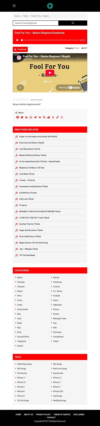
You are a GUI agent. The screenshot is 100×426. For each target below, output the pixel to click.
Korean (56, 314)
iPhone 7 (56, 387)
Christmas (57, 282)
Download (21, 49)
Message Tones (59, 318)
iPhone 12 (57, 378)
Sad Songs (57, 396)
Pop (55, 323)
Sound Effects (23, 337)
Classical (20, 287)
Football (56, 296)
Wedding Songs (59, 400)
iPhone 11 (21, 378)
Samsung (57, 332)
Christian (21, 282)
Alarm (19, 277)
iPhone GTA (58, 391)
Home (17, 16)
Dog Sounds (58, 373)
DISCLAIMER (78, 415)
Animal (56, 277)
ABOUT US (28, 415)
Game (55, 300)
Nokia (19, 323)
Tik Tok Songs (23, 400)
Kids (19, 314)
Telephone (21, 341)
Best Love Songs (60, 369)
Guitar (19, 305)
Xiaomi (20, 346)
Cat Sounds (22, 373)
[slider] (49, 40)
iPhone (56, 309)
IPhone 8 (20, 391)
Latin (19, 318)
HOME (18, 415)
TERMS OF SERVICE (62, 415)
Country (56, 287)
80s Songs (57, 364)
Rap (19, 328)
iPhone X (21, 396)
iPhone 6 (20, 387)
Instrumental (22, 309)
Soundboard (58, 337)
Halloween (57, 305)
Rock (19, 332)
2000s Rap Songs (24, 364)
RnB (55, 328)
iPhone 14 (21, 382)
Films (19, 296)
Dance (20, 291)
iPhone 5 (56, 382)
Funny (19, 300)
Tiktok (25, 16)
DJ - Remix (57, 291)
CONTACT (51, 417)
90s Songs (21, 369)
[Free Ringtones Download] (50, 6)
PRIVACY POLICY (43, 415)
